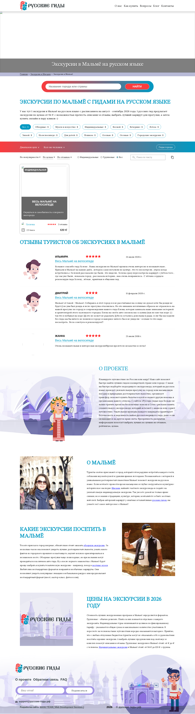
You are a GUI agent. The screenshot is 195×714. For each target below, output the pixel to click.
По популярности (29, 157)
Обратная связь (46, 679)
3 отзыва (62, 224)
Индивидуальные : (95, 127)
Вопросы (145, 5)
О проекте (23, 679)
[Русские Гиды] (42, 5)
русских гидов (159, 500)
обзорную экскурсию (94, 545)
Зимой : (27, 135)
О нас (118, 5)
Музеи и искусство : (66, 127)
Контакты (167, 5)
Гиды (166, 147)
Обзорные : (42, 127)
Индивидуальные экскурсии (113, 647)
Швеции (116, 488)
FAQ (63, 679)
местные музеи (100, 565)
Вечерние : (136, 127)
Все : (25, 127)
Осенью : (107, 135)
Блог (156, 5)
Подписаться (79, 690)
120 (63, 229)
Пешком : (90, 135)
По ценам (48, 157)
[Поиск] (133, 157)
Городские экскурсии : (150, 135)
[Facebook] (131, 685)
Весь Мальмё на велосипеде (74, 261)
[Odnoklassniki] (147, 685)
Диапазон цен (28, 147)
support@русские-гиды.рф (34, 701)
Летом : (154, 127)
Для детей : (70, 135)
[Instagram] (164, 685)
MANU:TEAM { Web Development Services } (62, 707)
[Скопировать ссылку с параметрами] (172, 157)
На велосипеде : (48, 135)
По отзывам (63, 157)
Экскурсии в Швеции (40, 74)
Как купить (131, 5)
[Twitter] (139, 685)
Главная (24, 74)
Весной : (118, 127)
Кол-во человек (53, 147)
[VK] (156, 685)
